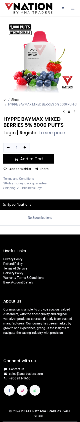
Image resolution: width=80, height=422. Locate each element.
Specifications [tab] (18, 204)
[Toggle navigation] (72, 8)
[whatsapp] (35, 390)
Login (9, 133)
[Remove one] (8, 148)
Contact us (16, 369)
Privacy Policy (12, 259)
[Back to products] (69, 111)
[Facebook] (9, 390)
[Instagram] (22, 390)
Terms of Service (15, 268)
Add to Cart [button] (31, 159)
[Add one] (25, 148)
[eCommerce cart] (63, 8)
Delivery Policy (13, 273)
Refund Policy (13, 264)
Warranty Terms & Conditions (23, 277)
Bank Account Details (18, 282)
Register (29, 133)
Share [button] (44, 169)
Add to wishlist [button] (19, 169)
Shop (15, 100)
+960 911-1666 (19, 378)
